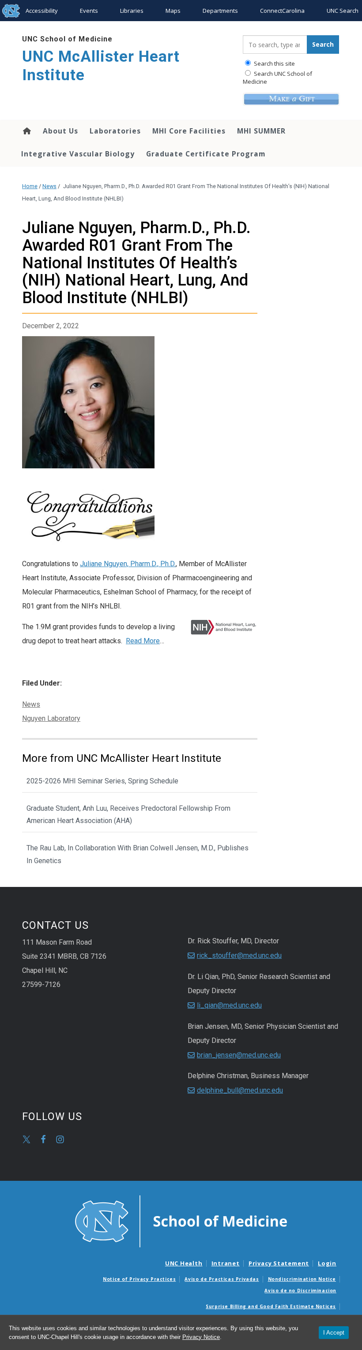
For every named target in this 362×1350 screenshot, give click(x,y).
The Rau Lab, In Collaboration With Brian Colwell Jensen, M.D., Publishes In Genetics (137, 854)
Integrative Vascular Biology (78, 154)
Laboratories (115, 131)
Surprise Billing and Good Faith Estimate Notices (271, 1306)
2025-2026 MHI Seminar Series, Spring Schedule (102, 781)
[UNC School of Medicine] (181, 1220)
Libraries (131, 11)
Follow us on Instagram (60, 1139)
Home (26, 130)
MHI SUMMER (261, 131)
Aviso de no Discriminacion (300, 1290)
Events (89, 11)
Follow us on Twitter (26, 1139)
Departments (220, 11)
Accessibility (42, 11)
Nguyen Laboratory (51, 718)
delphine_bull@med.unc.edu (240, 1090)
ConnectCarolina (282, 11)
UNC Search (342, 11)
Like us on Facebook (43, 1139)
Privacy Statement (279, 1263)
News (49, 186)
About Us (60, 131)
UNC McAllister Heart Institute (101, 66)
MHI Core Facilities (189, 131)
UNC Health (184, 1263)
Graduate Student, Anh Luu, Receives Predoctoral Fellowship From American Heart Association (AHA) (128, 814)
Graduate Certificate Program (206, 154)
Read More (143, 641)
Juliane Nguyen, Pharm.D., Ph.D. (128, 564)
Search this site (274, 63)
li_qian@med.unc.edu (229, 1005)
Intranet (225, 1263)
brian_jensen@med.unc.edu (239, 1055)
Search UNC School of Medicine (277, 77)
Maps (173, 11)
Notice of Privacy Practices (139, 1279)
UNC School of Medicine (67, 39)
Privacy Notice (201, 1337)
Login (327, 1263)
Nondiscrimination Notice (302, 1279)
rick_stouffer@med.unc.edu (239, 955)
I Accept (333, 1332)
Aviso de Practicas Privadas (222, 1279)
